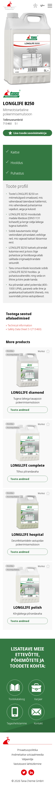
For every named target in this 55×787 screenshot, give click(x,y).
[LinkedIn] (31, 772)
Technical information (20, 325)
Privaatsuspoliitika (27, 750)
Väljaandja (27, 759)
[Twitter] (24, 772)
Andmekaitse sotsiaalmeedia (27, 754)
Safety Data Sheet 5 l (24, 329)
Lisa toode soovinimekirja (29, 133)
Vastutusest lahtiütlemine (27, 764)
